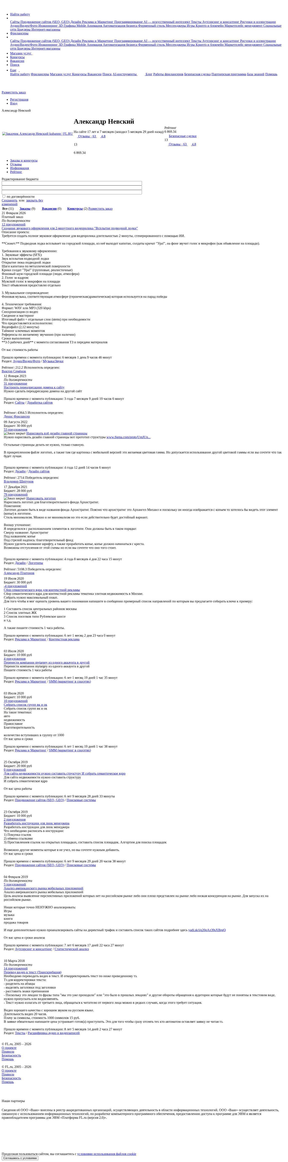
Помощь (271, 74)
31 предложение (15, 383)
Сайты (15, 22)
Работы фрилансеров (168, 74)
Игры (191, 25)
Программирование (129, 22)
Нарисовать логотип (41, 498)
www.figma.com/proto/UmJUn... (128, 437)
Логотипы (35, 563)
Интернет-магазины (45, 29)
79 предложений (16, 494)
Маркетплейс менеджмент (244, 25)
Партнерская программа (228, 74)
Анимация (95, 25)
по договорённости (21, 196)
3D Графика (68, 25)
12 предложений (14, 224)
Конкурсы (17, 57)
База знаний (255, 74)
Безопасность (11, 1055)
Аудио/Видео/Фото (24, 25)
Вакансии (17, 61)
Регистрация (19, 99)
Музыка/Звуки (53, 361)
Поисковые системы (81, 800)
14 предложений (16, 968)
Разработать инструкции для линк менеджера (36, 823)
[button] (11, 18)
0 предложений (15, 769)
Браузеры (24, 29)
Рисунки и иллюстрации (258, 22)
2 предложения (15, 819)
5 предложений (15, 884)
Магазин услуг (21, 53)
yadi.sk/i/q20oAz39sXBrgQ (207, 930)
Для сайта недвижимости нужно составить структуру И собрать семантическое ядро (64, 773)
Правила (8, 1051)
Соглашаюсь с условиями (20, 1158)
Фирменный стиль (152, 25)
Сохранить (9, 200)
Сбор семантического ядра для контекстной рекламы (42, 590)
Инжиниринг (48, 25)
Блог (149, 74)
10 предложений (16, 701)
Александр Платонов (19, 573)
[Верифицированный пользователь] (139, 123)
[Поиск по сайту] (13, 85)
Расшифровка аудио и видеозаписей (54, 1033)
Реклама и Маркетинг (98, 22)
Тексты (196, 22)
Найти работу (20, 14)
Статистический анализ (72, 949)
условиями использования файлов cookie (106, 1154)
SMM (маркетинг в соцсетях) (70, 681)
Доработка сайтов (40, 402)
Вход (13, 103)
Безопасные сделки (182, 136)
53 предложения (15, 429)
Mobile (82, 25)
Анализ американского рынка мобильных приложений (43, 888)
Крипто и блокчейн (210, 25)
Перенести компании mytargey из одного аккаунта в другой (47, 662)
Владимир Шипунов (19, 481)
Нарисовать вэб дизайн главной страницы (56, 433)
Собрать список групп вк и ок (25, 704)
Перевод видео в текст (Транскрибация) (32, 972)
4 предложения (15, 658)
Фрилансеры (19, 33)
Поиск (14, 64)
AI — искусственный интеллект (167, 22)
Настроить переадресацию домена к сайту (34, 387)
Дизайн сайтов (39, 471)
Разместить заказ (14, 92)
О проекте (9, 1048)
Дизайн (76, 22)
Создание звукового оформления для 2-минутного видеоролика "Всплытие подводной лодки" (70, 228)
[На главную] (5, 7)
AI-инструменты (125, 74)
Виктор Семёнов (14, 371)
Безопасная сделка (197, 74)
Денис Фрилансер (17, 416)
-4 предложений (15, 586)
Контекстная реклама (64, 639)
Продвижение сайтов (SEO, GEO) (45, 22)
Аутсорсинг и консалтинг (221, 22)
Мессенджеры (176, 25)
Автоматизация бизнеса (120, 25)
